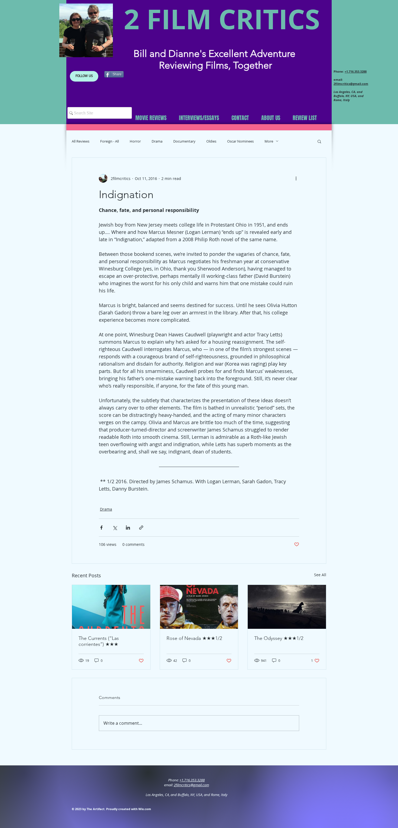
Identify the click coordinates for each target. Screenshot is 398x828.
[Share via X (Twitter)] (114, 527)
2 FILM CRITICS (222, 19)
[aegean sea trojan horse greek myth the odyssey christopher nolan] (287, 607)
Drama (157, 141)
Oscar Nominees (240, 141)
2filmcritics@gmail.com (351, 84)
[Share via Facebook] (101, 527)
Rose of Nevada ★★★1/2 (194, 638)
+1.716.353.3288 (356, 71)
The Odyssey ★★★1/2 (278, 638)
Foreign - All (109, 141)
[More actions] (296, 178)
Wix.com (144, 809)
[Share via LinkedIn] (128, 527)
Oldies (211, 141)
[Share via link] (141, 527)
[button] (84, 76)
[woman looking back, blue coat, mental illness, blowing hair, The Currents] (111, 607)
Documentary (184, 141)
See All (320, 574)
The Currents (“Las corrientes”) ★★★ (99, 641)
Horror (135, 141)
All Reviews (80, 141)
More (269, 141)
